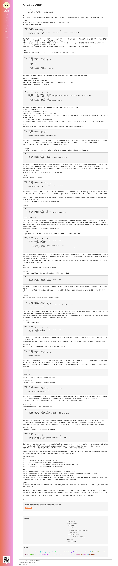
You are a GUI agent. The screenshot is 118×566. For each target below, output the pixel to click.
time (72, 554)
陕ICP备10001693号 (23, 564)
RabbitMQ (26, 554)
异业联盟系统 (33, 562)
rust (32, 554)
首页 (6, 14)
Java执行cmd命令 (70, 539)
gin (38, 551)
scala (35, 554)
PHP (6, 23)
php (91, 551)
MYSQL (6, 28)
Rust (6, 37)
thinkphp (69, 554)
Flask (36, 551)
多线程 (79, 554)
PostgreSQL (95, 552)
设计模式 (92, 554)
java (31, 9)
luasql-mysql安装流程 (71, 541)
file (34, 551)
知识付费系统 (28, 562)
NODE (6, 26)
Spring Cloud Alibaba (57, 554)
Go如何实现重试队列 (71, 525)
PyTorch (104, 551)
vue (74, 554)
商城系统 (24, 562)
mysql (79, 551)
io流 (52, 551)
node (84, 551)
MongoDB (64, 551)
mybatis (68, 552)
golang (43, 551)
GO (6, 20)
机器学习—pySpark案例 (72, 532)
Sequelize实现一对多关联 (72, 521)
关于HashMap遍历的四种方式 (73, 534)
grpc (50, 552)
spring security (65, 554)
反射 (77, 554)
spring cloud (50, 554)
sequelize (39, 554)
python (101, 551)
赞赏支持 (29, 507)
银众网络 (21, 562)
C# (6, 34)
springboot (44, 554)
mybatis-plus (73, 552)
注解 (88, 554)
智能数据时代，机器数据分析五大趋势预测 (76, 536)
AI (6, 40)
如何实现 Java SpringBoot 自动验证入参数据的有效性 (78, 530)
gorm (48, 551)
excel (29, 551)
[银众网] (6, 5)
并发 (82, 554)
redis (30, 554)
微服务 (84, 554)
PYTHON (6, 31)
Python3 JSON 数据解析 (72, 523)
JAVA (6, 17)
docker (26, 551)
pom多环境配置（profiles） (72, 528)
